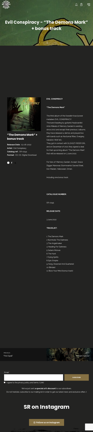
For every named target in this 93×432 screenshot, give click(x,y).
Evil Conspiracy (19, 148)
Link (41, 382)
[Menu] (88, 4)
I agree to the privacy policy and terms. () (25, 382)
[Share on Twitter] (15, 162)
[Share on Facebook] (12, 163)
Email (7, 372)
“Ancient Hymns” (83, 354)
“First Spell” (8, 354)
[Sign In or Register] (76, 4)
